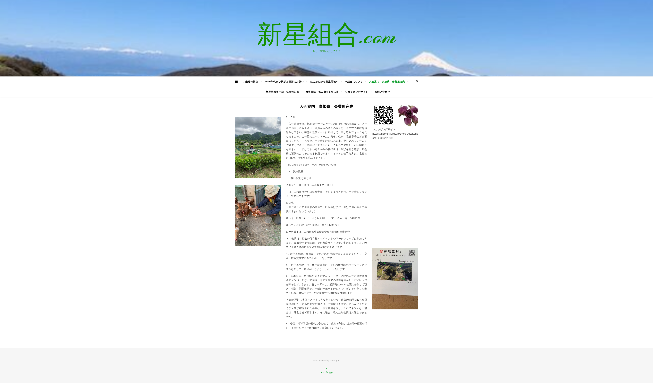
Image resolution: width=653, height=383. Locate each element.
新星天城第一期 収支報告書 (282, 91)
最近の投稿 (251, 81)
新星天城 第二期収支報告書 (322, 91)
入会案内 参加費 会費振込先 (387, 81)
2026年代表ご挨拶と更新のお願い (284, 81)
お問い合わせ (382, 91)
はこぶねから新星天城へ (324, 81)
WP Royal (334, 360)
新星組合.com (326, 36)
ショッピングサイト (356, 91)
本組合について (354, 81)
